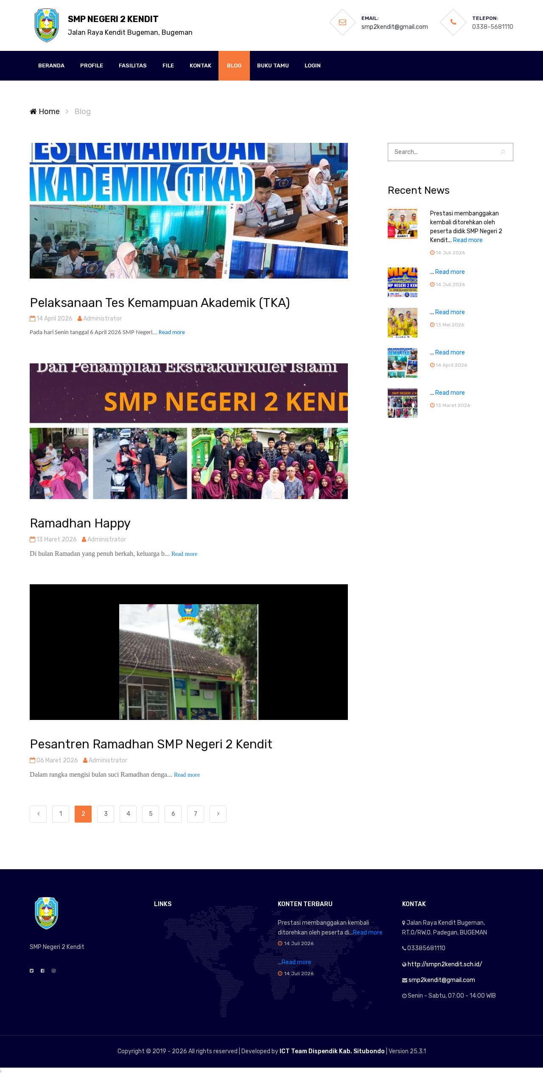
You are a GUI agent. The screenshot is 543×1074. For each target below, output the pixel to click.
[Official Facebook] (43, 971)
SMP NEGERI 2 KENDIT (130, 25)
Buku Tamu (273, 65)
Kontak (200, 65)
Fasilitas (133, 65)
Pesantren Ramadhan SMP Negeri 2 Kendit (151, 744)
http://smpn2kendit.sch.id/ (445, 964)
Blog (234, 65)
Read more (172, 332)
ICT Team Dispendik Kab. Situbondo (332, 1051)
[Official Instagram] (54, 971)
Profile (91, 65)
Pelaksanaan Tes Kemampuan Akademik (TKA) (160, 303)
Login (313, 65)
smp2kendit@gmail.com (394, 27)
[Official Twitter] (32, 971)
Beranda (51, 65)
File (168, 65)
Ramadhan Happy (80, 523)
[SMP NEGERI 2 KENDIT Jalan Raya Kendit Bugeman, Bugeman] (47, 25)
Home (48, 111)
